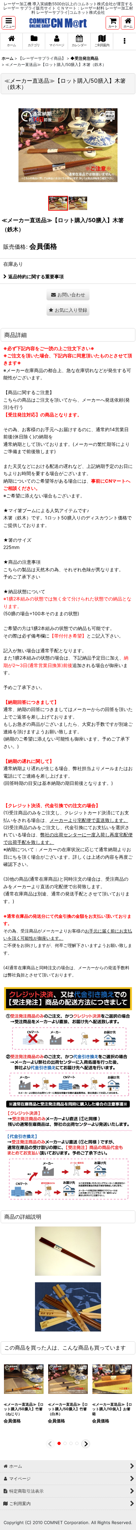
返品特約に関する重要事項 (36, 276)
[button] (9, 23)
